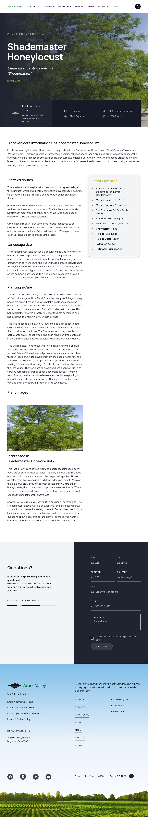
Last (119, 557)
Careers (90, 6)
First (94, 557)
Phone (94, 601)
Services (79, 6)
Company (122, 572)
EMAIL (94, 586)
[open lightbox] (45, 428)
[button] (33, 6)
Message (99, 617)
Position (96, 572)
